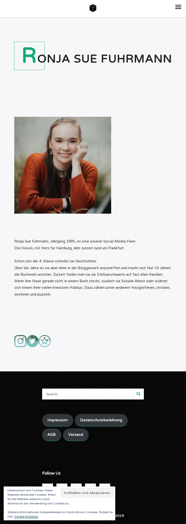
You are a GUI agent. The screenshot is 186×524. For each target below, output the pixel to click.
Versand (75, 434)
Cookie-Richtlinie (26, 516)
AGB (51, 434)
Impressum (57, 420)
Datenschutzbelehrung (101, 420)
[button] (178, 7)
